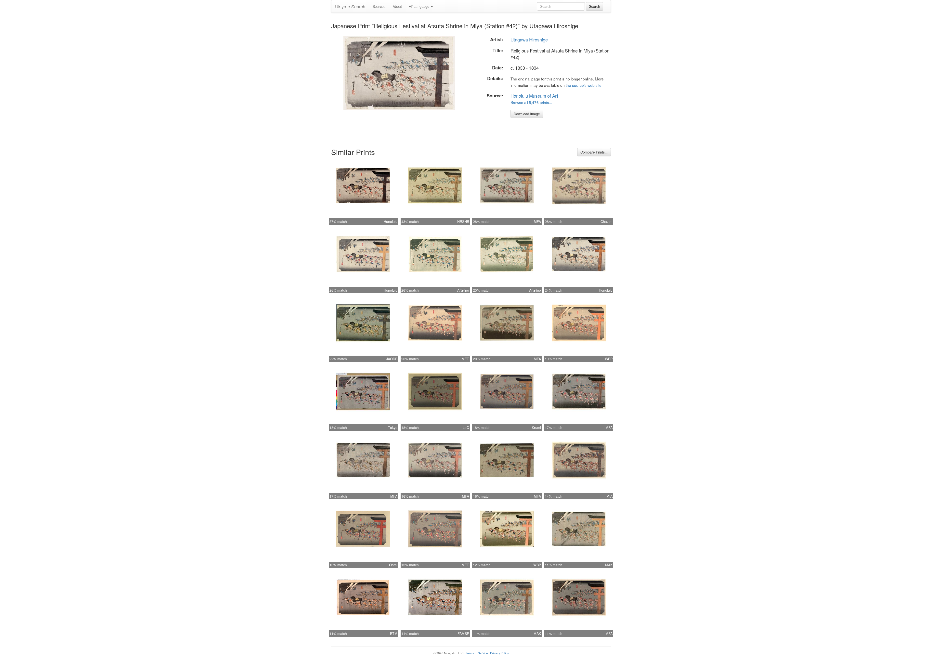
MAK (609, 564)
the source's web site (584, 85)
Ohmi (393, 564)
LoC (466, 427)
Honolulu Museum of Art (534, 95)
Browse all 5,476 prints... (531, 102)
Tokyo (392, 427)
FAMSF (463, 633)
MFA (537, 221)
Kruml (536, 427)
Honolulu (390, 221)
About (397, 6)
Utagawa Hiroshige (529, 39)
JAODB (391, 358)
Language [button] (421, 6)
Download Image (527, 113)
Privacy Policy (499, 653)
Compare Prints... (594, 152)
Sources (379, 6)
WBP (609, 358)
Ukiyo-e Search (350, 6)
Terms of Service (477, 653)
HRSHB (463, 221)
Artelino (463, 290)
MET (465, 358)
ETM (393, 633)
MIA (609, 496)
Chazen (607, 221)
